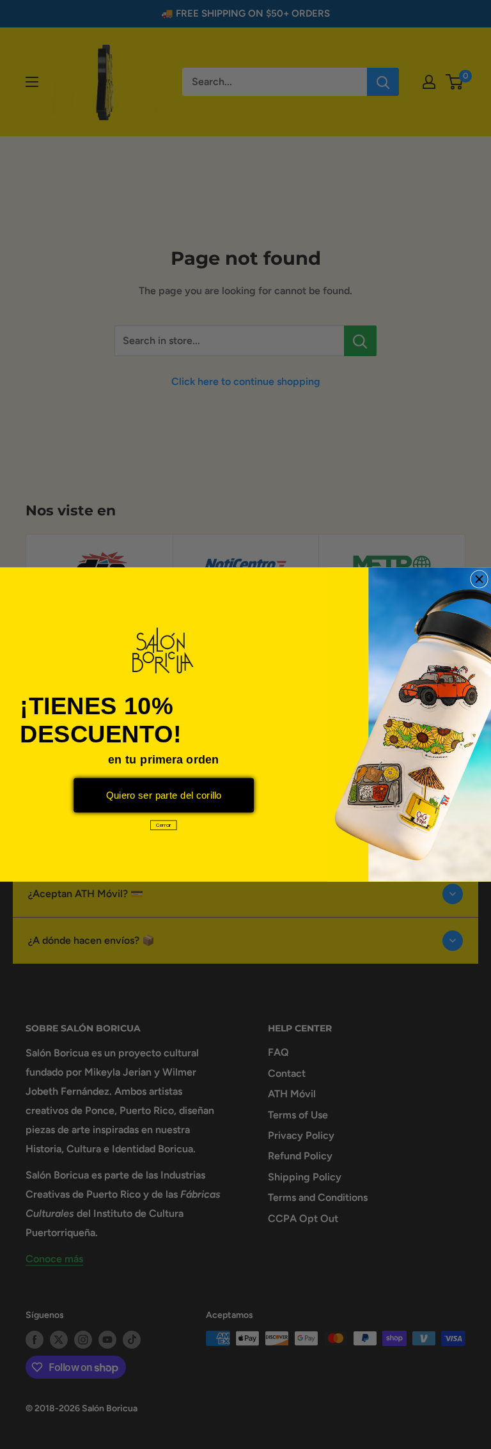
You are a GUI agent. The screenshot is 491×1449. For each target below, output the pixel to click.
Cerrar (164, 825)
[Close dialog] (479, 579)
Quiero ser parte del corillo (163, 795)
